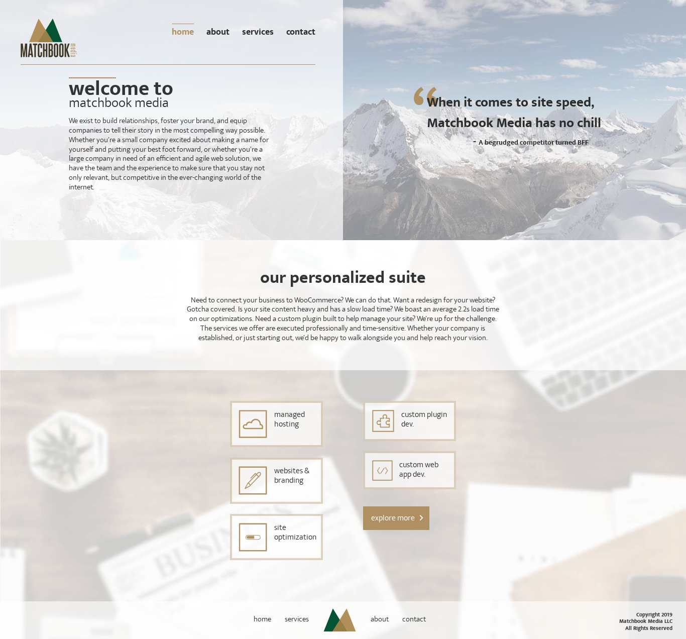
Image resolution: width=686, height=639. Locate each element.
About (218, 32)
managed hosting (289, 420)
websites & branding (291, 476)
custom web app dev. (418, 470)
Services (258, 32)
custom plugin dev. (424, 420)
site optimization (295, 533)
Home (183, 32)
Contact (300, 32)
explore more (393, 518)
